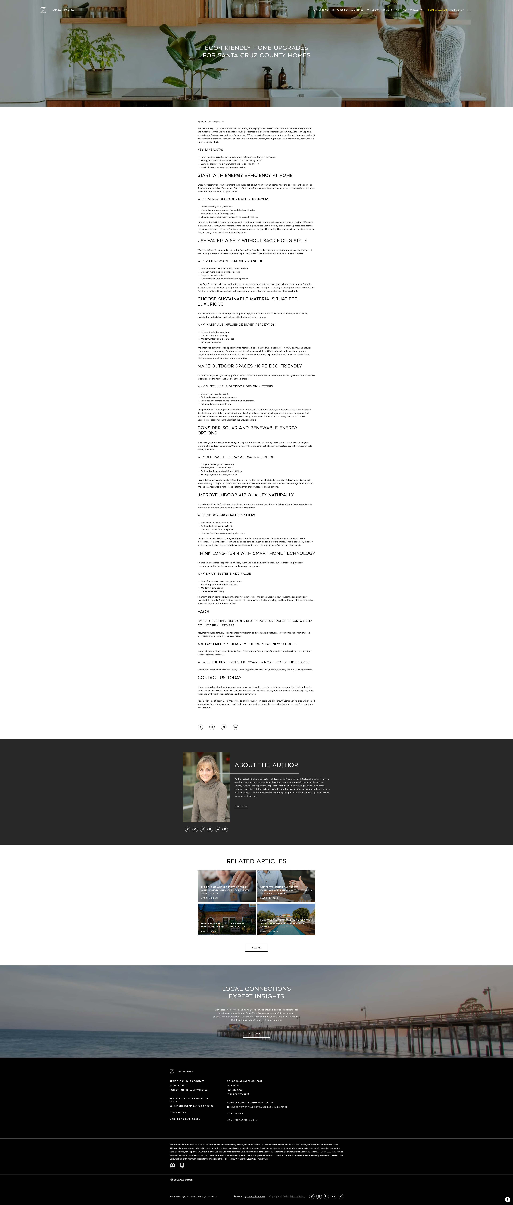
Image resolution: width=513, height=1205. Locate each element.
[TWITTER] (187, 829)
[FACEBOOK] (311, 1196)
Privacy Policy (297, 1196)
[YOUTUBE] (210, 829)
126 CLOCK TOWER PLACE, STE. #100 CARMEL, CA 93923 (257, 1107)
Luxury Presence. (256, 1196)
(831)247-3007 (234, 1090)
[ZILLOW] (195, 829)
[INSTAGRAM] (202, 829)
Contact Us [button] (256, 1034)
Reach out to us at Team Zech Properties (219, 700)
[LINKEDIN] (217, 829)
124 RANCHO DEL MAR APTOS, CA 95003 (191, 1106)
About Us (212, 1196)
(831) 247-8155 (178, 1090)
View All (256, 948)
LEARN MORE (241, 807)
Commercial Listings (196, 1196)
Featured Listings (177, 1196)
